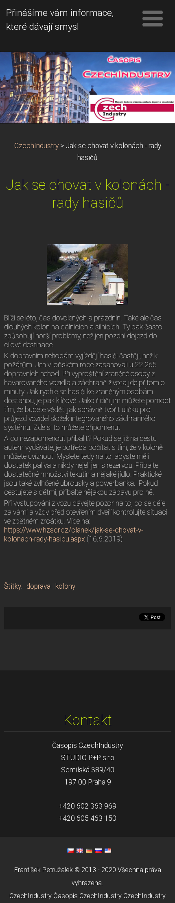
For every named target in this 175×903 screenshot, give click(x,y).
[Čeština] (70, 850)
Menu (152, 18)
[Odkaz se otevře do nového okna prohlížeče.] (87, 274)
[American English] (108, 850)
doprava (38, 586)
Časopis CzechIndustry (87, 896)
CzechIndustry (36, 146)
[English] (80, 850)
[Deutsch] (89, 850)
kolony (65, 586)
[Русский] (98, 850)
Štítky (12, 586)
